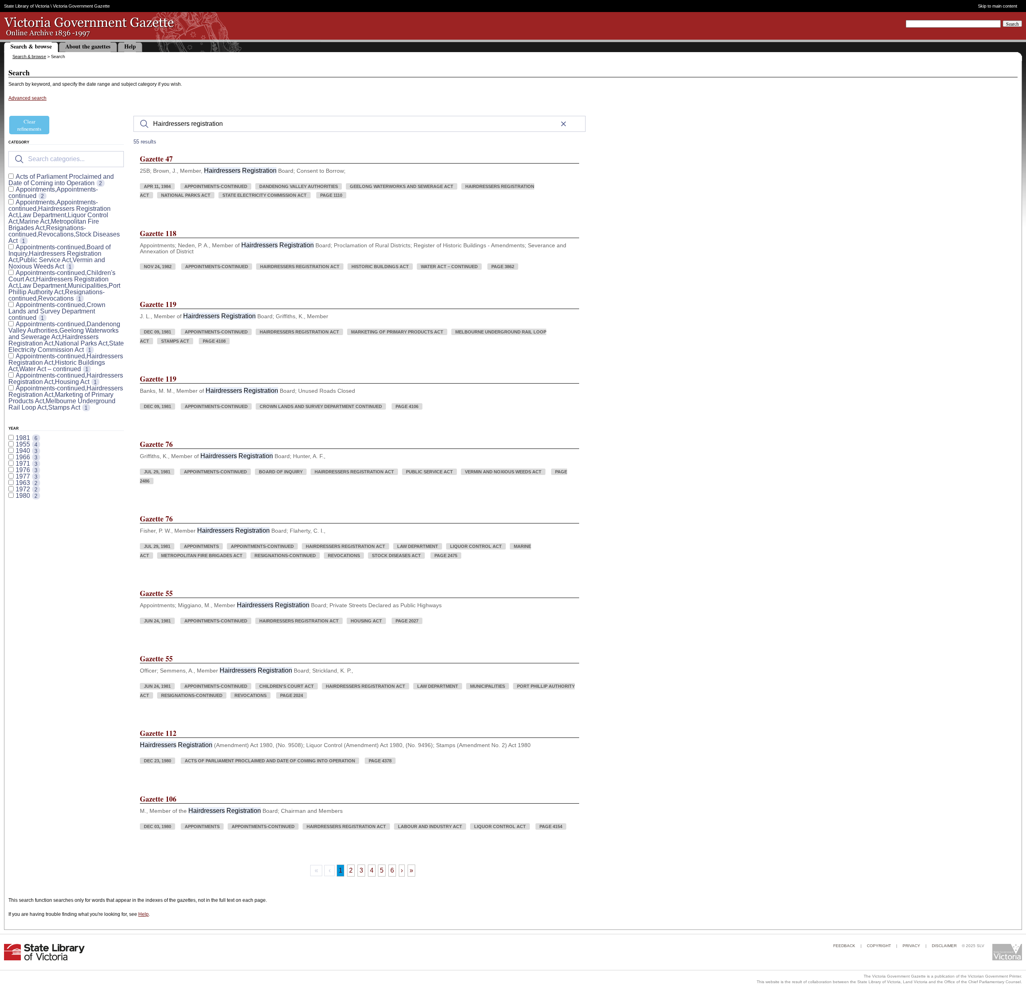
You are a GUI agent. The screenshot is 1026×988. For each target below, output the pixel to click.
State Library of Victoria (26, 6)
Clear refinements (29, 125)
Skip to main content (997, 6)
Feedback (844, 946)
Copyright (879, 946)
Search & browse (31, 46)
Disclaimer (944, 946)
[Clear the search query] (563, 124)
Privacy (911, 946)
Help (130, 46)
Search (1012, 23)
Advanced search (27, 98)
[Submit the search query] (19, 159)
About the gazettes (88, 46)
